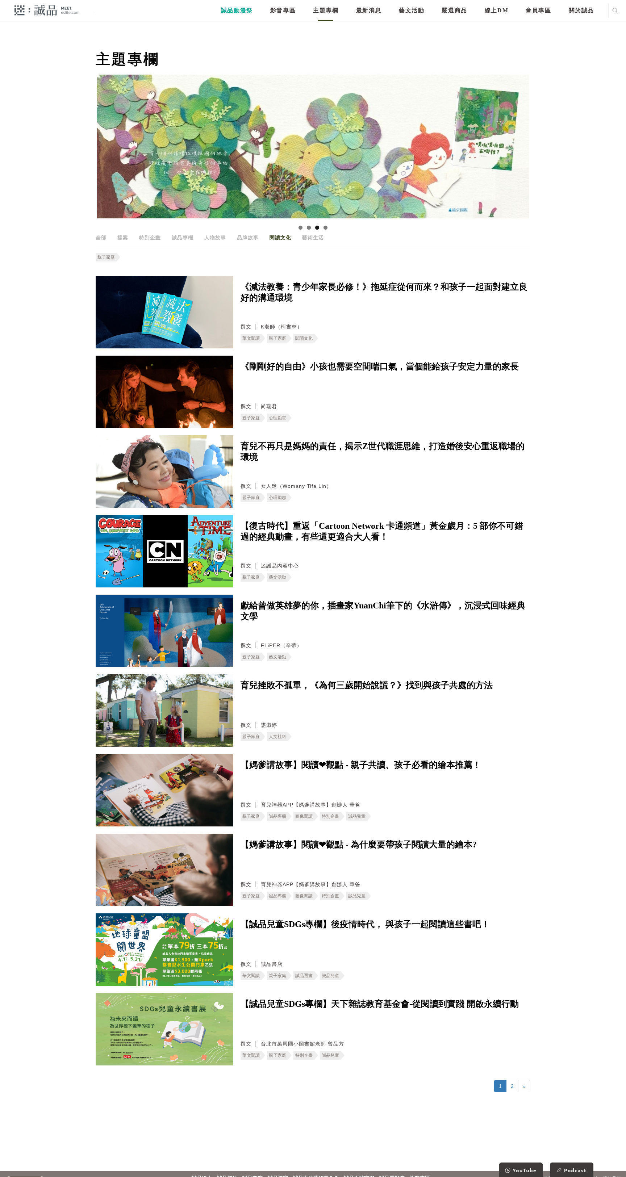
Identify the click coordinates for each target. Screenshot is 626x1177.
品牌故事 (248, 237)
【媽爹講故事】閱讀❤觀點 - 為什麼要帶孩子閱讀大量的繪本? (359, 844)
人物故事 (215, 237)
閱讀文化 (280, 237)
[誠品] (46, 10)
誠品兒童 (357, 816)
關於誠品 (581, 10)
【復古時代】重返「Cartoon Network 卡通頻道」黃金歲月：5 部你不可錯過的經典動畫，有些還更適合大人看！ (382, 531)
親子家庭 (106, 257)
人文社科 (277, 736)
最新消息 (368, 10)
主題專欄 (325, 10)
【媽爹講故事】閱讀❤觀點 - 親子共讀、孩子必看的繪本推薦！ (361, 765)
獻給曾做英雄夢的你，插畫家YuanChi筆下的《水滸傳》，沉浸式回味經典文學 (383, 611)
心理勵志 (277, 417)
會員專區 (538, 10)
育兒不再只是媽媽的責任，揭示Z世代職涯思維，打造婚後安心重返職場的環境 (383, 451)
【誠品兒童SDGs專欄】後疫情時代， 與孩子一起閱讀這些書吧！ (365, 924)
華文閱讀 (251, 338)
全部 (101, 237)
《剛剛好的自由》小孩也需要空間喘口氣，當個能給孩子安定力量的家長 (380, 366)
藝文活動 (411, 10)
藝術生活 (313, 237)
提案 (122, 237)
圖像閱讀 (304, 816)
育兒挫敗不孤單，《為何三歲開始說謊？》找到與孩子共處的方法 (367, 685)
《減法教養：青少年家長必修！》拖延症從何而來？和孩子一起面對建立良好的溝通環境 (384, 292)
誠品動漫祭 (237, 10)
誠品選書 (304, 975)
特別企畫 (150, 237)
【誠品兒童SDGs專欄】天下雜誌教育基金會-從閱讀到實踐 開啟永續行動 (380, 1004)
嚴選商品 (454, 10)
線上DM (496, 10)
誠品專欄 (182, 237)
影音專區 (283, 10)
